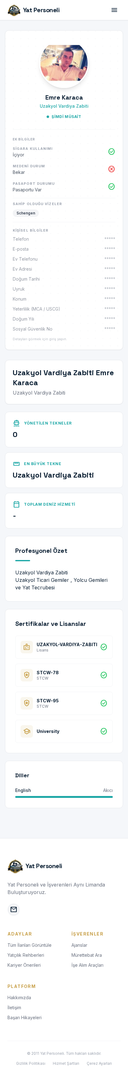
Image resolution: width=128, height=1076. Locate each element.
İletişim (14, 1007)
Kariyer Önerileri (24, 965)
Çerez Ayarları (99, 1063)
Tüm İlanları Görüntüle (29, 945)
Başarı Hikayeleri (24, 1017)
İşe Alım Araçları (87, 965)
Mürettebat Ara (86, 955)
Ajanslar (79, 945)
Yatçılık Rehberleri (25, 955)
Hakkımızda (19, 997)
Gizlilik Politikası (30, 1063)
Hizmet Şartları (66, 1063)
